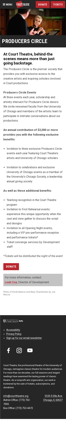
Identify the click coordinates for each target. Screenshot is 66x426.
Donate (42, 4)
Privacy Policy (13, 334)
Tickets (58, 4)
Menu (8, 4)
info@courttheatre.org (15, 396)
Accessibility (13, 330)
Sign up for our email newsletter (24, 338)
